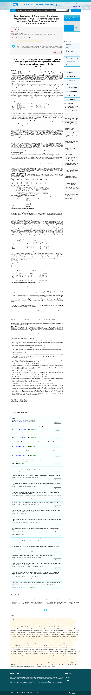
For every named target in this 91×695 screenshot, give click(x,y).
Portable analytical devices (15, 626)
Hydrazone (23, 40)
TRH (25, 624)
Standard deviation (62, 664)
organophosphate (68, 634)
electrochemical (71, 645)
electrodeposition (14, 647)
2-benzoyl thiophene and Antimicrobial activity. (34, 40)
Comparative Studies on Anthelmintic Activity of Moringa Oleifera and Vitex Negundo (32, 555)
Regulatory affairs (69, 630)
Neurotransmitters (28, 653)
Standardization (56, 641)
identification (61, 634)
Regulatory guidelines (75, 660)
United (57, 653)
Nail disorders (32, 664)
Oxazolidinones (13, 634)
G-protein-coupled (72, 622)
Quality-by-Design (60, 628)
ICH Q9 (78, 630)
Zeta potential (61, 660)
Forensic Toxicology (47, 636)
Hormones (29, 624)
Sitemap (37, 692)
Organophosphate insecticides (37, 636)
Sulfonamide (35, 651)
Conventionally (19, 641)
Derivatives (34, 624)
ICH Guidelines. (71, 662)
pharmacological (20, 651)
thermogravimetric (69, 643)
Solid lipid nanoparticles (35, 660)
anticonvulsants (65, 649)
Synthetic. (54, 666)
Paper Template (70, 51)
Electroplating (65, 645)
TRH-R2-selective (20, 624)
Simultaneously (28, 655)
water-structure (26, 622)
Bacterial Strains (38, 666)
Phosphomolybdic (55, 634)
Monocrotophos (73, 636)
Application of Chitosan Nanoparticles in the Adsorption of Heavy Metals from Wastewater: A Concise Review (36, 484)
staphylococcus (52, 632)
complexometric (28, 619)
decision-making (51, 624)
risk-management (22, 655)
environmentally (13, 622)
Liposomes (28, 660)
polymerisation (55, 643)
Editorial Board (29, 10)
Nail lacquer (38, 664)
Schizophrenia (42, 653)
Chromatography (75, 634)
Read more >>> (77, 36)
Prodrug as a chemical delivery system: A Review (23, 467)
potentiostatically (47, 647)
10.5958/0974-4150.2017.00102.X (20, 524)
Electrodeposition (58, 645)
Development (70, 653)
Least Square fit (50, 664)
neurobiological (65, 622)
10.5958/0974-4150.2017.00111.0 (20, 421)
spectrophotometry (45, 619)
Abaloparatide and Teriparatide (49, 662)
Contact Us (20, 1)
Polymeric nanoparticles (44, 660)
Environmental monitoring (43, 626)
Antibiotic (32, 666)
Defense (49, 666)
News (51, 10)
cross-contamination (14, 655)
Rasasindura (21, 643)
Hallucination (52, 653)
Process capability (24, 632)
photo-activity (68, 647)
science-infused (35, 655)
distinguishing (13, 636)
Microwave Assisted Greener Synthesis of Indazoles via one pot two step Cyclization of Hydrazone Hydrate (35, 529)
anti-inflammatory (72, 649)
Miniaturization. (57, 626)
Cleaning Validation (42, 655)
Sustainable (65, 653)
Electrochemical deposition (15, 649)
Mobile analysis (23, 626)
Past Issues (19, 10)
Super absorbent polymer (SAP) (40, 645)
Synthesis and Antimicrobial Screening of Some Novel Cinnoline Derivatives (29, 538)
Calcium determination (67, 619)
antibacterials (39, 632)
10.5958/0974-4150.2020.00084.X (20, 578)
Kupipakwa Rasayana (14, 643)
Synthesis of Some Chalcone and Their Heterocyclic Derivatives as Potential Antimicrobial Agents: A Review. (35, 442)
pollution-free (50, 641)
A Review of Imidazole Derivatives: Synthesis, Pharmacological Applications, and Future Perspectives (36, 426)
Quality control (13, 660)
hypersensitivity (13, 651)
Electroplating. (32, 649)
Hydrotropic (32, 622)
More (46, 10)
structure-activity (59, 649)
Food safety (51, 626)
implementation (13, 630)
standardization (69, 641)
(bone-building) (27, 662)
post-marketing (73, 628)
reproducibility (44, 641)
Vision (47, 653)
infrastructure (19, 630)
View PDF (58, 52)
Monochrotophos (28, 636)
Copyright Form (70, 54)
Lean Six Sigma (46, 630)
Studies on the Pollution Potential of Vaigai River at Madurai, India (27, 460)
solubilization (20, 622)
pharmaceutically (27, 666)
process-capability (39, 628)
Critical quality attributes (21, 660)
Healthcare (36, 626)
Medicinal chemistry (63, 651)
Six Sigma (41, 630)
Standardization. (27, 643)
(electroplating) (27, 647)
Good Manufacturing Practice (52, 655)
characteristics (13, 624)
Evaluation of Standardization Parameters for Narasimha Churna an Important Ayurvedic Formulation (35, 502)
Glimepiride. (37, 622)
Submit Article (75, 10)
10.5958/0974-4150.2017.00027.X (20, 455)
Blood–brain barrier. (20, 662)
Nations (60, 653)
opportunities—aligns (70, 626)
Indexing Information (72, 65)
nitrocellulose (26, 664)
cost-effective (52, 619)
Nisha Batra (20, 27)
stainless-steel (33, 647)
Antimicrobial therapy (41, 651)
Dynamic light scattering (54, 660)
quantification (70, 624)
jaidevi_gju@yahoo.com (18, 29)
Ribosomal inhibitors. (47, 634)
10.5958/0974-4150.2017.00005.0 (20, 587)
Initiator (32, 645)
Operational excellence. (32, 632)
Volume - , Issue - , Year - (23, 37)
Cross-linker (21, 645)
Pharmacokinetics (40, 634)
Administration (19, 628)
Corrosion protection (24, 649)
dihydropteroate (51, 649)
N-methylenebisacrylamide (35, 643)
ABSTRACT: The (13, 664)
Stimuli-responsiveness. (50, 645)
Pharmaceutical (57, 624)
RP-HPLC (57, 662)
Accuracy (61, 662)
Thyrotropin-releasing (44, 622)
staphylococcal (45, 632)
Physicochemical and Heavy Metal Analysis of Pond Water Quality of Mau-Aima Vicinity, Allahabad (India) (36, 582)
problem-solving (32, 628)
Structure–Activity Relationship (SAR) (52, 651)
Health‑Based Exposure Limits (63, 655)
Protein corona (13, 662)
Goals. (75, 653)
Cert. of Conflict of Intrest (73, 58)
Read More (57, 422)
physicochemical (20, 666)
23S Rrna (28, 634)
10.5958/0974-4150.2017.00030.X (20, 498)
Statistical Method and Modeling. (72, 664)
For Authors (38, 10)
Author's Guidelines (72, 47)
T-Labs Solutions (72, 693)
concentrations (21, 619)
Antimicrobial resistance (21, 634)
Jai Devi (16, 27)
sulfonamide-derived (27, 651)
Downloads (68, 680)
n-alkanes (56, 664)
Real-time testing (30, 626)
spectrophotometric (14, 619)
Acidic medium (27, 645)
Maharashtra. (13, 641)
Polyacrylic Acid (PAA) (14, 645)
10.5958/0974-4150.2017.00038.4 (20, 446)
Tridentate (19, 40)
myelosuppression (72, 632)
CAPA (19, 632)
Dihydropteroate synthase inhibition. (74, 651)
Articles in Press (69, 678)
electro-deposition (54, 647)
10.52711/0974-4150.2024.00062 (20, 429)
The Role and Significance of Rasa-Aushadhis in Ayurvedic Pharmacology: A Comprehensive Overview (36, 475)
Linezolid (77, 632)
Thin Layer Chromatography (56, 636)
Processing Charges (71, 61)
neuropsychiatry (21, 653)
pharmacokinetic (64, 632)
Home (12, 10)
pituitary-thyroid (59, 622)
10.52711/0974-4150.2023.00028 (20, 551)
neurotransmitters (14, 653)
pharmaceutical (63, 624)
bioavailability (58, 632)
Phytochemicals (13, 666)
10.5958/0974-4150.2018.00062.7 (20, 568)
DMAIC (51, 630)
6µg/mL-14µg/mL (40, 662)
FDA (74, 630)
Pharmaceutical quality (61, 630)
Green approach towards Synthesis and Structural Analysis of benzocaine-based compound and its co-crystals (36, 547)
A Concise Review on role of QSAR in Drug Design (23, 434)
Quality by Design (14, 632)
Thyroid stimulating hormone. (42, 624)
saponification (43, 643)
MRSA (32, 634)
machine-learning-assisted (27, 630)
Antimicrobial (44, 666)
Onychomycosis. (44, 664)
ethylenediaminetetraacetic (36, 619)
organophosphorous (20, 636)
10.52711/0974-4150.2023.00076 (20, 437)
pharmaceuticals (62, 643)
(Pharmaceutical (46, 628)
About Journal (14, 1)
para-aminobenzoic (44, 649)
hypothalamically (52, 622)
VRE (35, 634)
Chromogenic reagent (65, 636)
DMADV (55, 630)
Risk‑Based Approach (72, 655)
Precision (66, 662)
